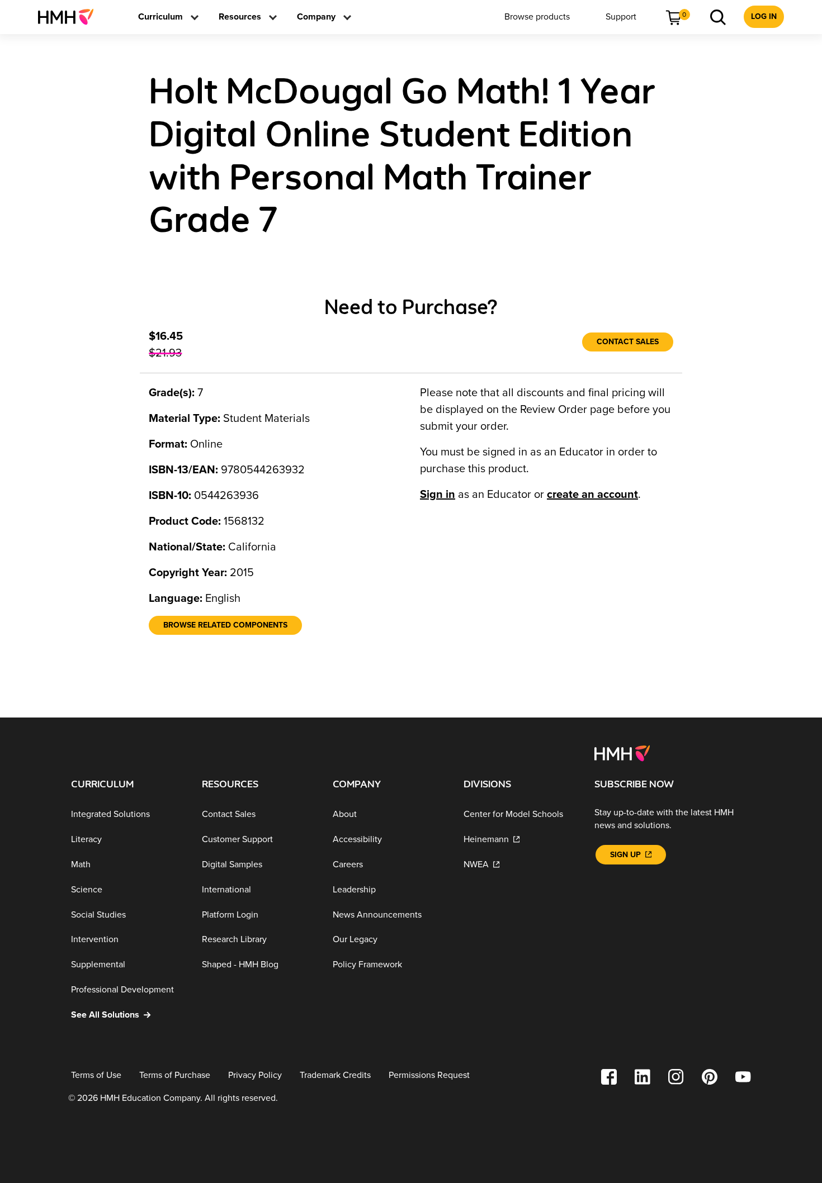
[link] (70, 17)
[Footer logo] (622, 752)
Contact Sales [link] (628, 341)
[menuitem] (70, 17)
